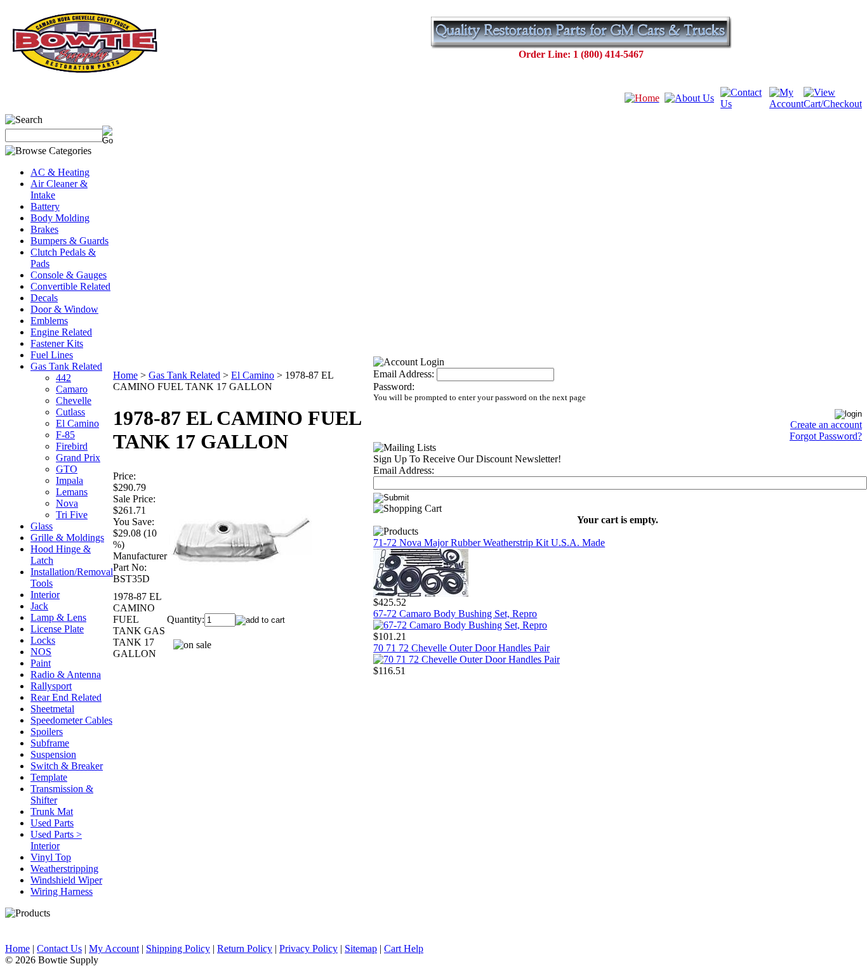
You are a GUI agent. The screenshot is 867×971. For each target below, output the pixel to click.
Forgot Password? (826, 436)
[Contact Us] (744, 103)
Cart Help (403, 948)
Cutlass (70, 412)
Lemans (72, 491)
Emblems (49, 320)
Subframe (49, 743)
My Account (114, 948)
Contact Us (59, 948)
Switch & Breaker (66, 765)
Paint (40, 663)
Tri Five (72, 514)
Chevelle (73, 400)
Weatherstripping (64, 868)
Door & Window (64, 309)
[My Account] (786, 103)
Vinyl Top (50, 857)
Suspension (53, 754)
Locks (42, 640)
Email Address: (403, 373)
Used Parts (52, 823)
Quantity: (185, 619)
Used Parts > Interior (56, 840)
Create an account (826, 424)
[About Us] (689, 98)
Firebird (72, 446)
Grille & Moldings (67, 537)
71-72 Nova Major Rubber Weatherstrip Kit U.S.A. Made (489, 542)
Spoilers (46, 731)
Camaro (72, 389)
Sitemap (361, 948)
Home (125, 375)
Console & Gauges (68, 275)
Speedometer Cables (71, 720)
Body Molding (59, 217)
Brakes (44, 229)
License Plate (57, 628)
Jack (39, 606)
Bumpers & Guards (69, 240)
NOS (40, 651)
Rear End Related (66, 697)
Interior (45, 594)
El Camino (77, 423)
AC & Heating (59, 172)
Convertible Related (70, 286)
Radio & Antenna (65, 674)
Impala (69, 480)
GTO (66, 469)
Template (48, 777)
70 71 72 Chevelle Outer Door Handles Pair (461, 647)
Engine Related (61, 332)
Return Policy (244, 948)
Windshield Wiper (66, 880)
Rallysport (51, 686)
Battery (45, 206)
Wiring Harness (61, 891)
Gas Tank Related (66, 366)
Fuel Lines (51, 354)
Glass (41, 526)
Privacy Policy (308, 948)
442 (63, 377)
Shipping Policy (178, 948)
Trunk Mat (51, 811)
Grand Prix (78, 457)
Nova (67, 503)
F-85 (65, 434)
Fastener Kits (56, 343)
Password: (393, 386)
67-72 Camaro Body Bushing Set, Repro (455, 613)
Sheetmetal (52, 708)
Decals (44, 297)
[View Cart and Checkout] (833, 103)
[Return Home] (642, 98)
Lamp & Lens (58, 617)
